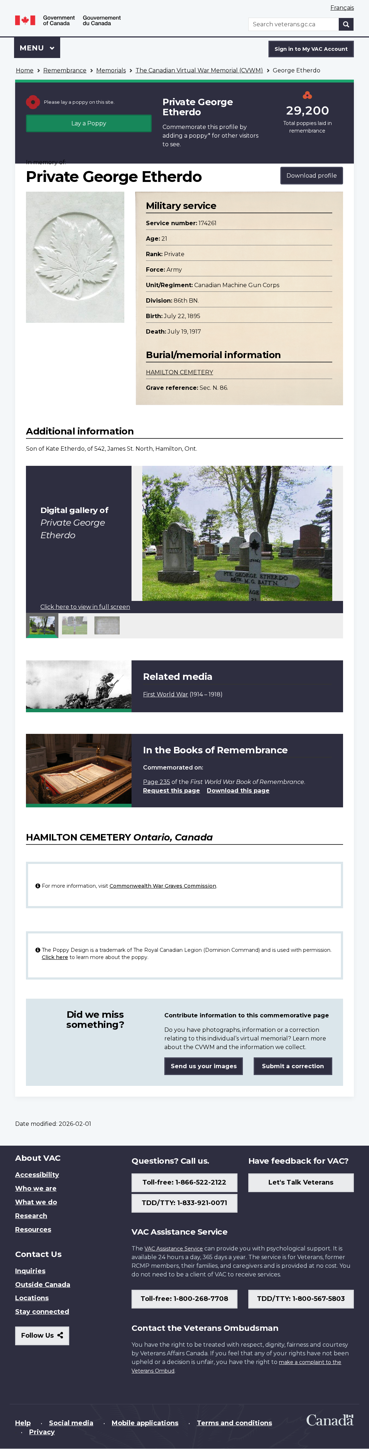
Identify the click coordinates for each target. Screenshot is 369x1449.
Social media (71, 1423)
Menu (32, 48)
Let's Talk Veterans (300, 1182)
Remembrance (64, 70)
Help (23, 1423)
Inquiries (30, 1271)
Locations (32, 1298)
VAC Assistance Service (174, 1248)
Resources (33, 1230)
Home (25, 70)
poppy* (199, 135)
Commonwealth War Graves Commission (163, 886)
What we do (36, 1202)
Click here (55, 957)
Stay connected (42, 1312)
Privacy (42, 1432)
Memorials (111, 70)
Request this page (171, 790)
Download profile (311, 175)
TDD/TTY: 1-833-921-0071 (184, 1203)
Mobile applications (145, 1423)
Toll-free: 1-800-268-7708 (184, 1299)
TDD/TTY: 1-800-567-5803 (301, 1299)
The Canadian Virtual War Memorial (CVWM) (199, 70)
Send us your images (204, 1066)
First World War (165, 694)
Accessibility (37, 1175)
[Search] (346, 24)
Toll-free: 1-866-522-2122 (184, 1182)
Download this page (238, 790)
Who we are (36, 1188)
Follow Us (45, 1338)
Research (31, 1216)
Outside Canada (42, 1285)
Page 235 (156, 782)
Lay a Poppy (88, 123)
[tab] (42, 625)
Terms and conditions (234, 1423)
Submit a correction (293, 1066)
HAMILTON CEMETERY (179, 372)
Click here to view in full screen (85, 606)
